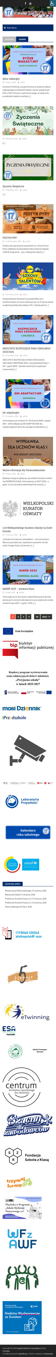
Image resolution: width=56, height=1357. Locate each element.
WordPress (23, 1354)
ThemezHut (48, 1354)
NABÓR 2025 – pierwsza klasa (18, 588)
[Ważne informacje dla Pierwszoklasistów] (28, 451)
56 (37, 616)
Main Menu (12, 27)
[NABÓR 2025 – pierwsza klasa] (28, 569)
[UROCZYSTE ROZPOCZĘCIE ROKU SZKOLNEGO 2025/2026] (28, 329)
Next (44, 616)
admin (22, 82)
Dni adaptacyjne (11, 412)
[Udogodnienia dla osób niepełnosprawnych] (53, 3)
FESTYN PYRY (10, 237)
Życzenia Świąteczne (13, 186)
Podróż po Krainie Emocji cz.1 (18, 902)
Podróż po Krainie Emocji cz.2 (18, 898)
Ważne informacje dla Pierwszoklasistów (24, 470)
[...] (29, 96)
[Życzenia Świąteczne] (28, 167)
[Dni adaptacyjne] (28, 393)
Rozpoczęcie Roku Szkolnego (18, 890)
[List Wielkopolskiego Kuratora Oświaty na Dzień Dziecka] (28, 508)
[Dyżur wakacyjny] (28, 59)
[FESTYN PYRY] (28, 218)
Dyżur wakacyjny (11, 78)
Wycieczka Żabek (12, 894)
